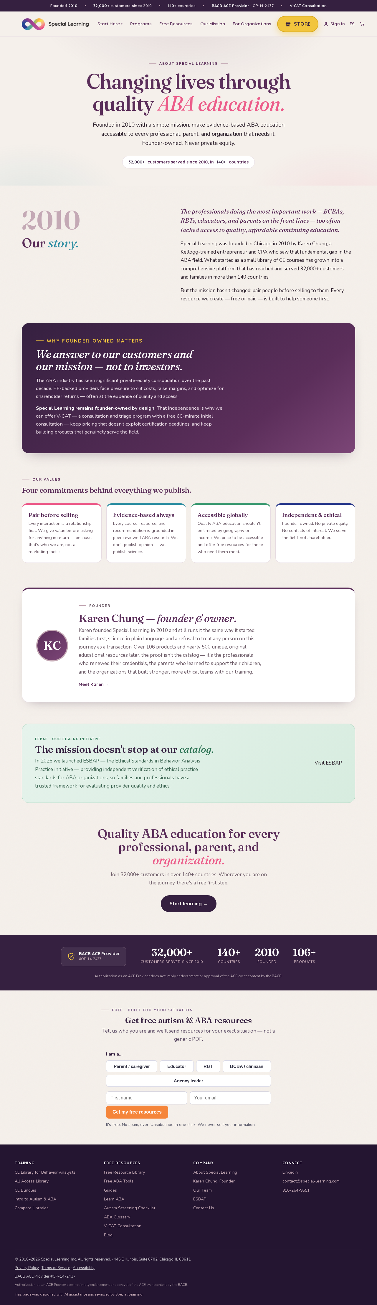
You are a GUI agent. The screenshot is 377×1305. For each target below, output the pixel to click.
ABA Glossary (117, 1217)
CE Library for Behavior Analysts (45, 1172)
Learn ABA (114, 1199)
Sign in (337, 24)
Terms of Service (56, 1268)
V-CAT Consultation (308, 5)
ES (352, 24)
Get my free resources (137, 1111)
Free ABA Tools (118, 1181)
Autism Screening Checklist (129, 1208)
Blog (108, 1235)
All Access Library (32, 1181)
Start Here (110, 24)
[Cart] (362, 24)
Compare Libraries (32, 1208)
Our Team (202, 1190)
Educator (176, 1066)
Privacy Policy (27, 1268)
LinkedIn (290, 1172)
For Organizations (252, 24)
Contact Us (203, 1208)
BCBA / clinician (246, 1066)
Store (302, 24)
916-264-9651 (296, 1190)
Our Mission (212, 24)
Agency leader (188, 1080)
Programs (141, 24)
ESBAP (199, 1199)
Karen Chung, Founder (214, 1181)
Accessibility (84, 1268)
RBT (208, 1066)
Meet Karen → (94, 684)
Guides (110, 1190)
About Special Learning (215, 1172)
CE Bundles (25, 1190)
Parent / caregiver (132, 1066)
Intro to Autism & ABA (35, 1199)
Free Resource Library (124, 1172)
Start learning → (189, 904)
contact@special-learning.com (311, 1181)
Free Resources (176, 24)
